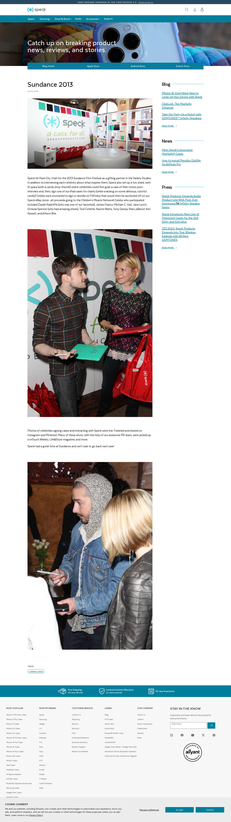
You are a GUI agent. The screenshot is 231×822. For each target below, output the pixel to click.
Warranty (75, 728)
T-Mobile (43, 778)
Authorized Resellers (80, 737)
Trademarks (142, 728)
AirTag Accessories (13, 774)
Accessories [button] (92, 19)
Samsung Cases (12, 787)
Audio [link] (78, 18)
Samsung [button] (44, 19)
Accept (179, 810)
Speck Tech (109, 723)
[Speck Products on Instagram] (171, 735)
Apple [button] (31, 19)
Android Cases (12, 797)
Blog (106, 714)
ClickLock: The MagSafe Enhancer (177, 106)
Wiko (41, 787)
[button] (202, 9)
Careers (140, 719)
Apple (41, 714)
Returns (75, 723)
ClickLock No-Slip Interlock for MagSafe (121, 755)
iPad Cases (10, 765)
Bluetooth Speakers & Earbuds (19, 783)
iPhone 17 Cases (12, 723)
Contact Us (76, 714)
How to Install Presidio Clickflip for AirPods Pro (181, 162)
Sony (41, 746)
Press (139, 737)
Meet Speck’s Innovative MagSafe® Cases (177, 152)
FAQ (74, 733)
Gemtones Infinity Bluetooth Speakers (120, 751)
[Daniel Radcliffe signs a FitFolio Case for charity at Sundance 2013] (90, 323)
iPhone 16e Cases (13, 755)
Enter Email (176, 724)
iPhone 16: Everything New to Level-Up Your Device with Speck (182, 95)
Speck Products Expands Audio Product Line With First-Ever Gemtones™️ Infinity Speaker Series (181, 201)
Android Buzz (138, 66)
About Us (141, 714)
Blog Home (48, 66)
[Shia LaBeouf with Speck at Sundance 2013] (90, 555)
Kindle (41, 769)
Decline (210, 810)
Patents (140, 733)
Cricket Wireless (45, 783)
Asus (41, 751)
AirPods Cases (12, 778)
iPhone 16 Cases (12, 746)
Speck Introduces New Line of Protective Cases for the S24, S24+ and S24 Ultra (180, 218)
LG (40, 728)
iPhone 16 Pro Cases (14, 742)
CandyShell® (110, 742)
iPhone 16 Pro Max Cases (16, 737)
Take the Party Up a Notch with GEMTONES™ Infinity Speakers (181, 116)
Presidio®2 (109, 737)
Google (42, 723)
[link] (195, 10)
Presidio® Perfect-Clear (114, 733)
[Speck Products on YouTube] (192, 735)
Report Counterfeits (80, 751)
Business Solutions (79, 742)
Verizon (42, 765)
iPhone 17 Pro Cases (14, 719)
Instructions (109, 728)
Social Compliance (144, 723)
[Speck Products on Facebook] (182, 735)
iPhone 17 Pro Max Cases (16, 714)
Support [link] (108, 18)
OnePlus (42, 733)
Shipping (76, 719)
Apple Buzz (93, 66)
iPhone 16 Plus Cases (14, 751)
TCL (41, 742)
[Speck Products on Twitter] (203, 735)
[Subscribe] (211, 725)
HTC (41, 760)
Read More (168, 126)
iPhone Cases (11, 760)
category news (36, 671)
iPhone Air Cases (13, 728)
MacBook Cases (12, 769)
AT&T (41, 755)
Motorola (42, 737)
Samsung (43, 719)
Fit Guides (109, 719)
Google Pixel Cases (14, 792)
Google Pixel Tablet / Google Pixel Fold (121, 746)
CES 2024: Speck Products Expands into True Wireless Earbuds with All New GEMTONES (179, 234)
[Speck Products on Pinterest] (214, 735)
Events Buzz (183, 66)
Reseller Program (79, 746)
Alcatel (42, 774)
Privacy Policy (36, 815)
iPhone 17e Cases (13, 733)
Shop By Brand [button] (62, 19)
